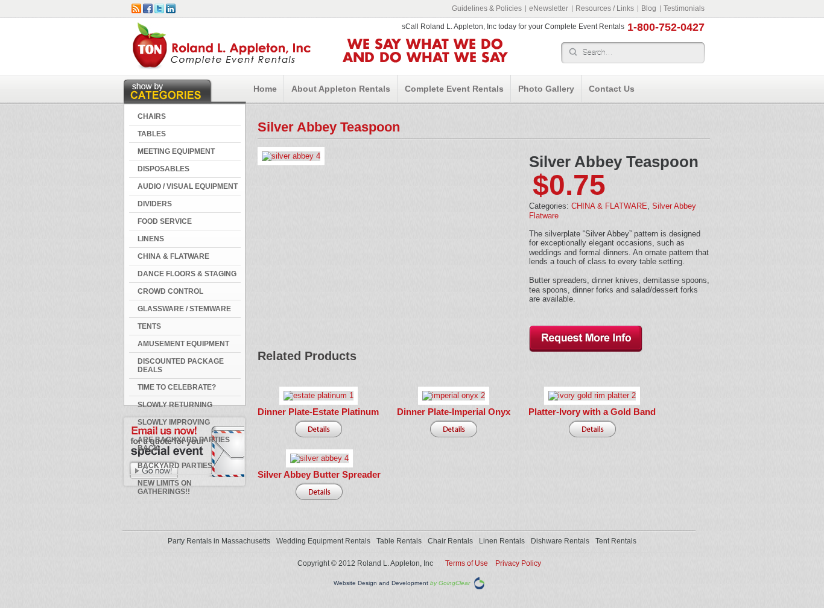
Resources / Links (604, 8)
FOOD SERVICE (165, 221)
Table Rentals (399, 541)
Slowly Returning (175, 405)
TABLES (152, 134)
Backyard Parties (175, 465)
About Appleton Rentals (340, 88)
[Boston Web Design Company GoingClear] (479, 582)
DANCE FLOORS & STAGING (187, 274)
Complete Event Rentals (454, 88)
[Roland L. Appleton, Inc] (221, 66)
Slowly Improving (174, 422)
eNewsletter (548, 8)
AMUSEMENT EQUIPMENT (183, 344)
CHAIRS (152, 116)
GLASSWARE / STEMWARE (184, 309)
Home (265, 88)
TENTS (149, 326)
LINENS (151, 239)
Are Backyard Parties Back (184, 443)
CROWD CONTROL (170, 291)
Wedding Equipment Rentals (323, 541)
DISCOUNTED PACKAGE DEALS (181, 365)
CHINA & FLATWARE (173, 256)
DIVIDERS (155, 204)
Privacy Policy (518, 563)
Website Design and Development (381, 583)
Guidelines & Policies (487, 8)
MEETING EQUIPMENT (176, 151)
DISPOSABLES (163, 169)
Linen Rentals (502, 541)
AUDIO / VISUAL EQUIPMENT (188, 186)
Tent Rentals (615, 541)
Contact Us (612, 88)
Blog (648, 8)
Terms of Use (466, 563)
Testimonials (684, 8)
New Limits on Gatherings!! (165, 487)
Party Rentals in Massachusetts (219, 541)
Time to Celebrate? (177, 387)
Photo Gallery (546, 88)
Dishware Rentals (560, 541)
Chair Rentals (450, 541)
